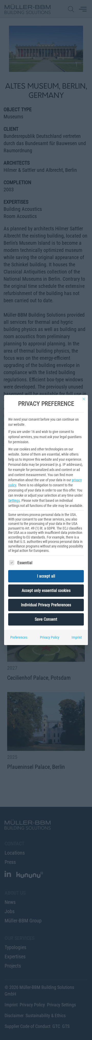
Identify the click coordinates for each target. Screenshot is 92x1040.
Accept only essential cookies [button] (46, 590)
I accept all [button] (46, 576)
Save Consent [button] (46, 619)
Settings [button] (14, 500)
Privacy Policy (49, 637)
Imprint (77, 637)
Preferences (18, 637)
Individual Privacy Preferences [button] (46, 604)
